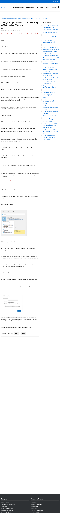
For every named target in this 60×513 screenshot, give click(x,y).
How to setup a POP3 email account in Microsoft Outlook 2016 (50, 63)
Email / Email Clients (36, 18)
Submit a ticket (30, 7)
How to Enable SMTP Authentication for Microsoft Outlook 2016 (50, 69)
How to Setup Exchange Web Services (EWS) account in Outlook (50, 101)
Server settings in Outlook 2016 (50, 45)
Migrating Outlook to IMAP (50, 115)
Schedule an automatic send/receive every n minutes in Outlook (50, 107)
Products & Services (18, 7)
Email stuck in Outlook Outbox (50, 47)
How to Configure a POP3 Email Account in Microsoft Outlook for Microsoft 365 (51, 125)
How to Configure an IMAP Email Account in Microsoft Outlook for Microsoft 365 (49, 119)
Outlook (45, 18)
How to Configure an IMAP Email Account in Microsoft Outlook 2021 (49, 137)
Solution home (26, 18)
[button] (58, 7)
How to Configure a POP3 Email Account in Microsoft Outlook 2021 (51, 131)
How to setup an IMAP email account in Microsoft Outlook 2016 (50, 36)
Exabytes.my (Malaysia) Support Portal (11, 18)
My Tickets (40, 7)
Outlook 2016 (46, 90)
